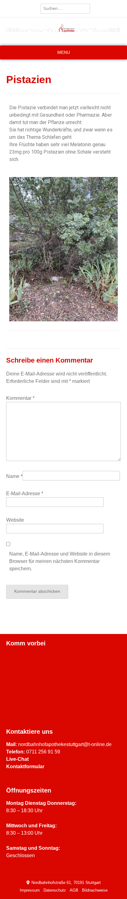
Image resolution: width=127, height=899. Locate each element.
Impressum (30, 890)
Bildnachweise (95, 890)
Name (14, 476)
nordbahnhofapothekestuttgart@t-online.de (65, 744)
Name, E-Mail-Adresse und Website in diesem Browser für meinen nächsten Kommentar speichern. (59, 561)
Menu (63, 52)
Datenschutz (54, 890)
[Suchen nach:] (65, 8)
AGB (74, 890)
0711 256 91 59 (43, 751)
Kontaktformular (25, 766)
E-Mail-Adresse (24, 493)
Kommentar (20, 398)
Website (15, 520)
